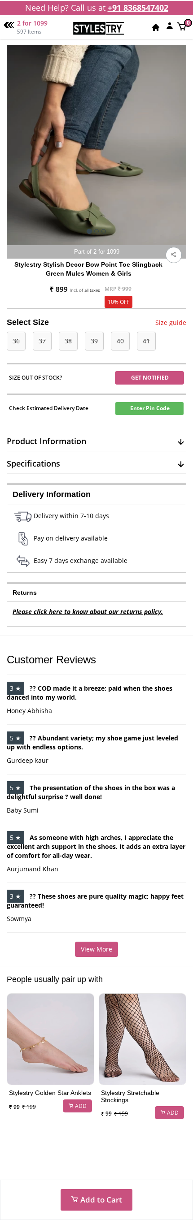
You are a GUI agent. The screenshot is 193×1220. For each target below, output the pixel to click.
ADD (80, 1106)
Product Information (46, 441)
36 (16, 341)
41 (146, 341)
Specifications (33, 463)
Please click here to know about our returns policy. (88, 611)
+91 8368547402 (138, 7)
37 (42, 341)
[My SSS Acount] (169, 25)
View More (96, 949)
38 (68, 341)
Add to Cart (100, 1199)
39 (94, 341)
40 (120, 341)
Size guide (170, 322)
